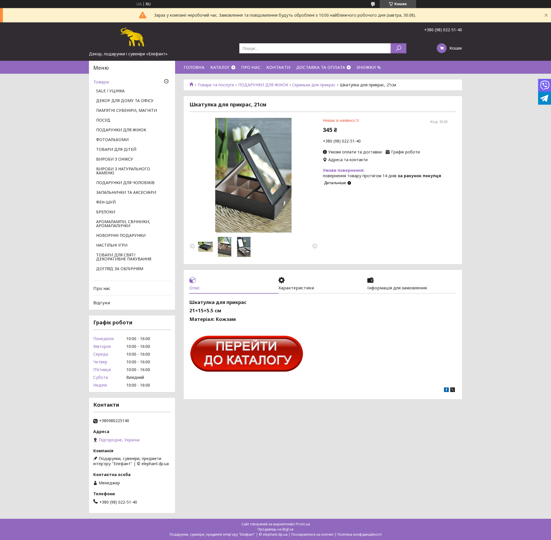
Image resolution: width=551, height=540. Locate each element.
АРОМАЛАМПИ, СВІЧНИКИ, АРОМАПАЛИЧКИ (123, 224)
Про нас (101, 288)
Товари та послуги (215, 84)
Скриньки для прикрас (313, 84)
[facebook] (446, 390)
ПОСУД (103, 120)
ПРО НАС (251, 67)
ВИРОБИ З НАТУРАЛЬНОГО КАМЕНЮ (123, 171)
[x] (452, 390)
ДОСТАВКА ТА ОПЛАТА (320, 67)
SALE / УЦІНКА (110, 91)
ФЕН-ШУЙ (106, 202)
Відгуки (101, 302)
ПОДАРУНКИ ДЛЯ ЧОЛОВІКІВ (125, 183)
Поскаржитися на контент (312, 534)
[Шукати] (398, 48)
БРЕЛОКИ (105, 212)
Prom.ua (303, 524)
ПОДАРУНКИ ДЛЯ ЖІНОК (263, 84)
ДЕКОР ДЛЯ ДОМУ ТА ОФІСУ (125, 101)
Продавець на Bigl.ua (276, 529)
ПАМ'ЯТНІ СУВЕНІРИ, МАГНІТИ (126, 110)
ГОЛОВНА (194, 67)
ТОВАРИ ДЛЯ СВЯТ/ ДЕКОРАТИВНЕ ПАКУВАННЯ (123, 257)
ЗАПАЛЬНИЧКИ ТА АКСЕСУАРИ (126, 192)
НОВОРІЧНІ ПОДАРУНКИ (120, 235)
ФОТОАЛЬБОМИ (112, 140)
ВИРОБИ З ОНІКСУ (114, 159)
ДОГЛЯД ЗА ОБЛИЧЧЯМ (119, 269)
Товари (101, 82)
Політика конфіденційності (359, 534)
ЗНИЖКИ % (368, 67)
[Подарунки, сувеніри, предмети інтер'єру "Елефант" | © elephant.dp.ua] (132, 37)
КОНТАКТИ (278, 67)
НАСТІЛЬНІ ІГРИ (111, 245)
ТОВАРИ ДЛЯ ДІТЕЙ (116, 149)
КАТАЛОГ (220, 67)
